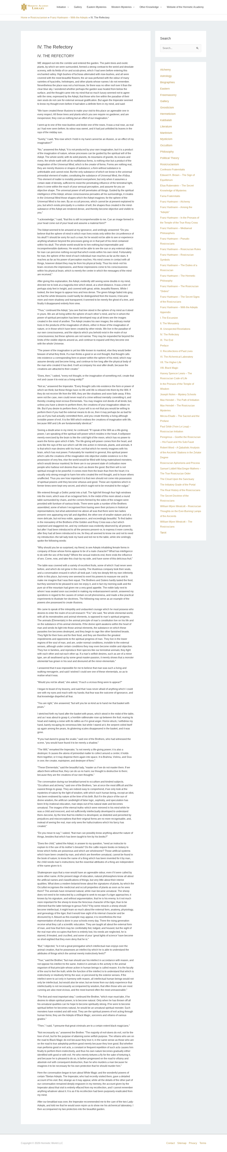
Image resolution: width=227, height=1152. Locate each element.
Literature (166, 126)
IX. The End (166, 340)
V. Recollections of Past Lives (176, 351)
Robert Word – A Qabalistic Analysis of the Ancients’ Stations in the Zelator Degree (180, 452)
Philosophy (167, 151)
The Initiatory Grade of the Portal (177, 484)
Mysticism (166, 139)
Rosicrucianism (169, 164)
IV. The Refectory (169, 334)
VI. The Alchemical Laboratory (176, 356)
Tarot (163, 532)
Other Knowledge (149, 7)
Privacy (193, 1143)
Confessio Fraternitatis (172, 169)
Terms (203, 1143)
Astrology (166, 76)
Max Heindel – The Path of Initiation (179, 400)
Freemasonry (168, 95)
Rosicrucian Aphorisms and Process (180, 463)
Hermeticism (168, 113)
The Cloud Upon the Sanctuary (177, 479)
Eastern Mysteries (96, 7)
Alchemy (165, 69)
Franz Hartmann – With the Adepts (179, 307)
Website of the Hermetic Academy (185, 7)
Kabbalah (166, 120)
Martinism (166, 132)
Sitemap (181, 1143)
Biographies (167, 82)
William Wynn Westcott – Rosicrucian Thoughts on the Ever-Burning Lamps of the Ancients (180, 511)
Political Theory (169, 158)
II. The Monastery (169, 323)
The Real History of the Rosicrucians (180, 490)
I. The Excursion (169, 317)
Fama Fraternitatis (170, 196)
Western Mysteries (121, 7)
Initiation (61, 7)
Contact (170, 1143)
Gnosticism (167, 107)
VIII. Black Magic (169, 368)
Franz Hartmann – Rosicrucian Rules (180, 249)
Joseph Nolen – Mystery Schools (178, 394)
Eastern (165, 88)
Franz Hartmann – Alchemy (175, 201)
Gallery (78, 7)
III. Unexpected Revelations (175, 329)
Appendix (165, 312)
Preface (164, 345)
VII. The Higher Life (170, 362)
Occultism (166, 145)
